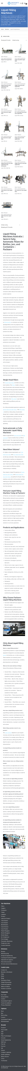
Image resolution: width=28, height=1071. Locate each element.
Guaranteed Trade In (6, 1001)
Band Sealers (4, 924)
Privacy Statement (6, 1005)
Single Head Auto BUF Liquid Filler (19, 86)
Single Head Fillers (9, 382)
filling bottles (7, 322)
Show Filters (6, 36)
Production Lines (5, 943)
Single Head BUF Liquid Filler (20, 60)
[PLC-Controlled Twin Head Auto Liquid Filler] (21, 101)
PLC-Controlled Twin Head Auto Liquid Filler (20, 113)
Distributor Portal (5, 980)
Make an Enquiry (5, 986)
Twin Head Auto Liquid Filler (6, 113)
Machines (7, 29)
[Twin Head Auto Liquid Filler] (7, 101)
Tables (3, 912)
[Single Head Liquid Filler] (7, 49)
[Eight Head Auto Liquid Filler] (7, 205)
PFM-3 (13, 385)
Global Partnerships (6, 982)
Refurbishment (5, 1021)
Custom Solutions (5, 945)
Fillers (2, 906)
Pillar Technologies (6, 1036)
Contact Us (4, 970)
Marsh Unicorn (5, 1056)
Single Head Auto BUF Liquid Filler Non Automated (6, 86)
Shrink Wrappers (5, 933)
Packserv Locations (6, 988)
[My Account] (22, 3)
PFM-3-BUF (14, 399)
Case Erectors (4, 926)
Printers (3, 916)
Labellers (3, 914)
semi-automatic (17, 435)
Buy (2, 1013)
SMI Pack (3, 1042)
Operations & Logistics (7, 959)
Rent (2, 1011)
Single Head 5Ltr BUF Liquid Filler (19, 138)
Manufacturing (5, 953)
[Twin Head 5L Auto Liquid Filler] (7, 179)
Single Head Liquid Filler (6, 59)
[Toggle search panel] (20, 3)
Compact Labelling (6, 1052)
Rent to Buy (4, 1015)
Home (2, 29)
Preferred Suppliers (6, 984)
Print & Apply (4, 939)
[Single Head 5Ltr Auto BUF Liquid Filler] (21, 152)
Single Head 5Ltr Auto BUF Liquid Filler (20, 164)
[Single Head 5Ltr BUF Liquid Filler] (21, 127)
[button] (25, 3)
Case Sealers (4, 922)
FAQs (2, 974)
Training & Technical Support (8, 957)
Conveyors (4, 910)
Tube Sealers (4, 920)
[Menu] (3, 3)
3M (2, 1048)
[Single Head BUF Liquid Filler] (21, 49)
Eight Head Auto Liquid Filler (6, 216)
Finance (3, 1017)
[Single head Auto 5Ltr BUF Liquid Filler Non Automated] (7, 152)
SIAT (2, 1031)
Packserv (3, 1027)
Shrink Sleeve (4, 935)
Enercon (3, 1046)
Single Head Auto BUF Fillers (10, 409)
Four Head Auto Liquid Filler (6, 138)
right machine (8, 732)
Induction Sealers (5, 918)
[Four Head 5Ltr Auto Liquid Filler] (21, 179)
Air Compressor (5, 937)
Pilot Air (3, 1044)
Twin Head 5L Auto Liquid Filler (6, 191)
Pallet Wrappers (5, 931)
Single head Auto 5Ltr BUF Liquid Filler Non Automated (7, 165)
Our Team (3, 994)
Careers (3, 998)
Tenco (2, 1058)
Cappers (3, 908)
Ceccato (3, 1038)
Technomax (4, 1060)
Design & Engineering (7, 955)
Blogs (2, 978)
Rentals (3, 951)
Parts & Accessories (6, 961)
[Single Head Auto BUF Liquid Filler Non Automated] (7, 74)
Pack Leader (4, 1029)
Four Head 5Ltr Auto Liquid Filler (20, 191)
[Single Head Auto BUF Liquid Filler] (21, 74)
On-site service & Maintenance (9, 964)
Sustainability (4, 996)
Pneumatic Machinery (6, 941)
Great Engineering (6, 1040)
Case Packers (4, 929)
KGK (2, 1033)
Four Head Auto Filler (18, 454)
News (2, 976)
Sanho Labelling (5, 1054)
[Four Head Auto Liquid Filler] (7, 127)
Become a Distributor (6, 972)
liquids (4, 655)
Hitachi (3, 1050)
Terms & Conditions (6, 1003)
